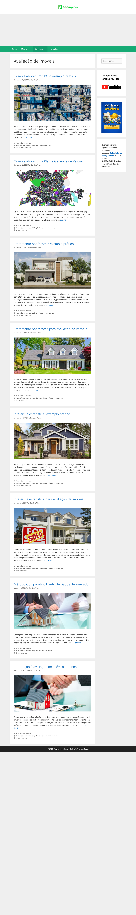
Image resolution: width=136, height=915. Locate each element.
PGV (49, 145)
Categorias (39, 49)
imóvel (50, 651)
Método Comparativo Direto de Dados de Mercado (51, 584)
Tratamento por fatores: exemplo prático (44, 244)
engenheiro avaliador (39, 145)
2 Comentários (21, 230)
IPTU (33, 228)
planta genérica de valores (45, 228)
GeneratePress (83, 749)
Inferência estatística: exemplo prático (42, 414)
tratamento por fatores (46, 313)
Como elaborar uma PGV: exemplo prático (45, 76)
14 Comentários (22, 571)
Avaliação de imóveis (23, 143)
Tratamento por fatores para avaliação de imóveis (50, 329)
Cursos (14, 49)
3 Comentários (21, 400)
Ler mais (28, 137)
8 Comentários (21, 738)
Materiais (24, 49)
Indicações (54, 49)
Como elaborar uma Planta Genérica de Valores (49, 161)
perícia (34, 313)
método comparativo (55, 398)
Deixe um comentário (23, 147)
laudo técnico (52, 736)
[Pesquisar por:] (111, 61)
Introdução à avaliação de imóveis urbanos (45, 667)
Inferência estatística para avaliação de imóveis (48, 499)
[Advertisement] (68, 30)
